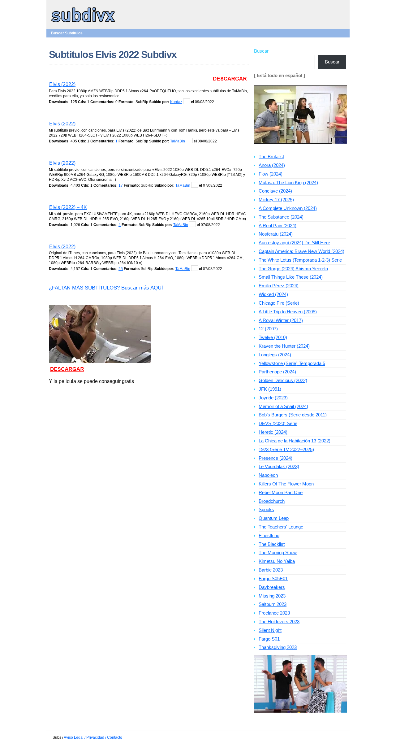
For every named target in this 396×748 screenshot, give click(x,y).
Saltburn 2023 (272, 604)
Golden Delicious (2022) (283, 380)
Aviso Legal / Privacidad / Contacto (93, 737)
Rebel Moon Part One (281, 492)
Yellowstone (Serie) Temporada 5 (292, 363)
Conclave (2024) (275, 191)
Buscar (261, 51)
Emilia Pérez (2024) (279, 285)
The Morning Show (278, 552)
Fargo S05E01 (273, 578)
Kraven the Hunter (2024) (284, 346)
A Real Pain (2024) (277, 225)
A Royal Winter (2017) (281, 320)
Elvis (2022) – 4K (68, 207)
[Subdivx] (83, 23)
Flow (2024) (270, 173)
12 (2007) (268, 328)
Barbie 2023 (271, 569)
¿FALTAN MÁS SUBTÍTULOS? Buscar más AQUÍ (106, 288)
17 (120, 185)
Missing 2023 (272, 595)
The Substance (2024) (281, 217)
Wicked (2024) (273, 294)
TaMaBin (177, 141)
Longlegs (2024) (275, 354)
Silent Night (270, 630)
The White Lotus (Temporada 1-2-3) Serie (300, 260)
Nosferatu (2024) (276, 234)
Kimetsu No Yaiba (277, 561)
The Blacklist (272, 544)
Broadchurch (272, 501)
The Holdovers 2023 (279, 621)
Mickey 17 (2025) (276, 199)
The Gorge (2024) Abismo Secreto (293, 268)
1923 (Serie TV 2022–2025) (286, 449)
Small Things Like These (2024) (291, 277)
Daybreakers (272, 587)
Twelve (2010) (273, 337)
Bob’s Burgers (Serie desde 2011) (293, 414)
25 (120, 269)
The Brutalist (271, 156)
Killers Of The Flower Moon (286, 483)
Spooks (266, 509)
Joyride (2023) (273, 397)
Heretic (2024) (273, 432)
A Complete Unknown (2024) (288, 208)
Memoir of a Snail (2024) (283, 406)
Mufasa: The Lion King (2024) (288, 182)
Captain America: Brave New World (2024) (301, 251)
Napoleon (268, 475)
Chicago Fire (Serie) (279, 303)
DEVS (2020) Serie (278, 423)
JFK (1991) (270, 389)
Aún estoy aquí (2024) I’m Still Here (294, 242)
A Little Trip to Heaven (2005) (288, 311)
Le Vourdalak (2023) (279, 466)
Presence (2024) (275, 458)
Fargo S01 (269, 638)
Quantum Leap (274, 518)
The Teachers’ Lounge (281, 526)
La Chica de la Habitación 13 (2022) (294, 440)
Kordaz (176, 102)
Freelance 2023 (274, 612)
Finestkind (269, 535)
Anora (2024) (272, 165)
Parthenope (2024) (277, 371)
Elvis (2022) (62, 84)
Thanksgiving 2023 (278, 647)
